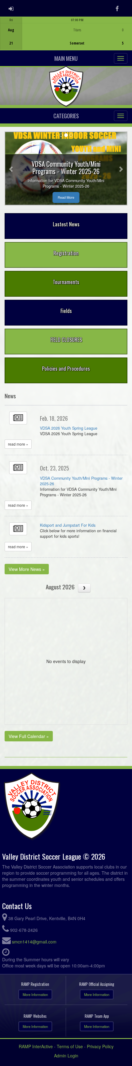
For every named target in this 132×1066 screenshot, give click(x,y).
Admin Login (66, 1055)
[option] (66, 33)
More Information (35, 994)
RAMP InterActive (36, 1046)
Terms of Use (70, 1046)
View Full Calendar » (29, 736)
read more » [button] (18, 444)
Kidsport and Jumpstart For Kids (67, 525)
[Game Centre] (66, 38)
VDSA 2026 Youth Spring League (68, 428)
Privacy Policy (100, 1046)
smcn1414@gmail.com (34, 942)
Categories (66, 116)
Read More (66, 197)
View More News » (27, 569)
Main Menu (66, 58)
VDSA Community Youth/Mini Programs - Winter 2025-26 (81, 480)
